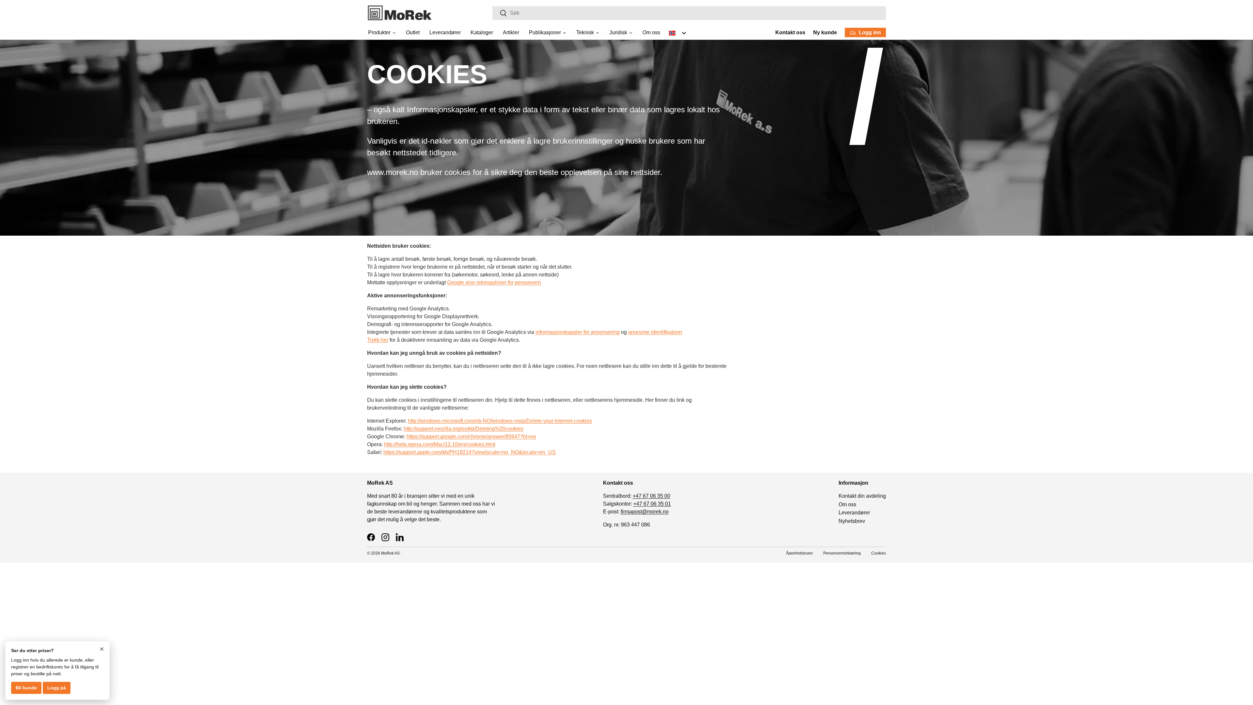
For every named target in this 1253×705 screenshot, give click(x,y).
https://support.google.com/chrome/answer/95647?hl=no (471, 436)
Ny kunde (825, 32)
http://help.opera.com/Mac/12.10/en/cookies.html (439, 444)
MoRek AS (390, 553)
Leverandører (854, 512)
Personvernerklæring (842, 553)
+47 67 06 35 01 (652, 504)
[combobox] (689, 13)
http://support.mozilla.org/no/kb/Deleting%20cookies (463, 428)
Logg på (56, 687)
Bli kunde (26, 687)
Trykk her (377, 340)
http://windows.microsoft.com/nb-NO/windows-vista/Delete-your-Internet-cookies (500, 421)
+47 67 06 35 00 (651, 496)
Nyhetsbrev (852, 521)
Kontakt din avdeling (862, 496)
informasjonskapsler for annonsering (577, 332)
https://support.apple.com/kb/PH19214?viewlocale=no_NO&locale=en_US (469, 452)
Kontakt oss (790, 32)
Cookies (878, 553)
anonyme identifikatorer (655, 332)
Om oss (847, 504)
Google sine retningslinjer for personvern (494, 282)
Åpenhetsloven (799, 553)
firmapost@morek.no (645, 511)
